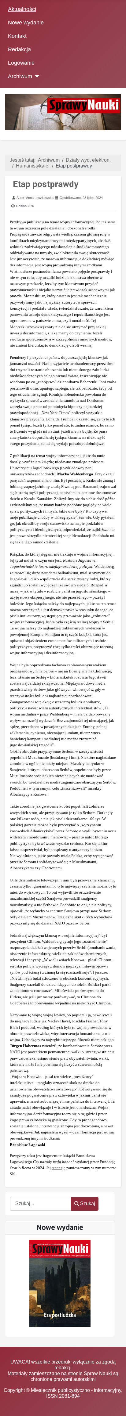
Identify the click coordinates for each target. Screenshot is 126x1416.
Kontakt (17, 36)
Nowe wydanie (26, 23)
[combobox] (40, 1204)
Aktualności (22, 9)
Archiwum (20, 76)
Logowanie (21, 63)
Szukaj (87, 1203)
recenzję (59, 1168)
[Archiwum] (36, 76)
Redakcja (19, 49)
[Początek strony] (115, 1405)
